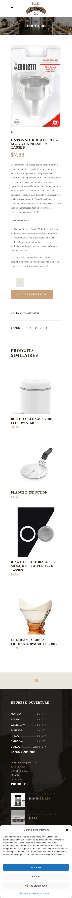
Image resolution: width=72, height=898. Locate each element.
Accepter (36, 867)
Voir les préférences (36, 885)
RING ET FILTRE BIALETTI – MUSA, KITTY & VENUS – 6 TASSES (33, 566)
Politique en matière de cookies (34, 893)
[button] (67, 829)
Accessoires (32, 312)
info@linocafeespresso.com (24, 762)
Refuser (36, 876)
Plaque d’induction (29, 492)
